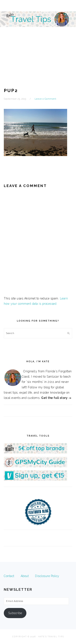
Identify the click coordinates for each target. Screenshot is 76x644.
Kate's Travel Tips (38, 36)
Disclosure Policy (47, 576)
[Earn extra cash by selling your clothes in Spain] (35, 479)
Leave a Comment (45, 99)
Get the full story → (56, 397)
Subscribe (15, 613)
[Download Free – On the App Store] (35, 466)
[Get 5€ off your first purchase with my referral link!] (35, 452)
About (25, 576)
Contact (9, 576)
